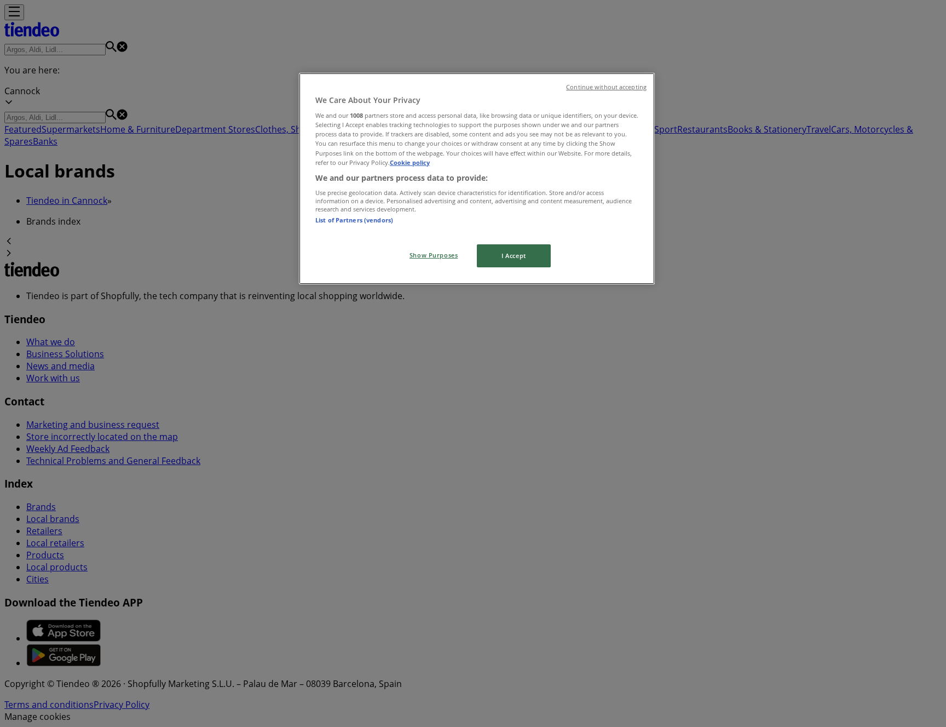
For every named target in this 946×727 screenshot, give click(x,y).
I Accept (513, 255)
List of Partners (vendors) (354, 220)
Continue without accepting (606, 87)
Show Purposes (433, 255)
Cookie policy (410, 162)
